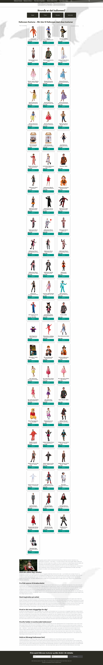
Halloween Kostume (51, 662)
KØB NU (33, 42)
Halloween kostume (51, 4)
